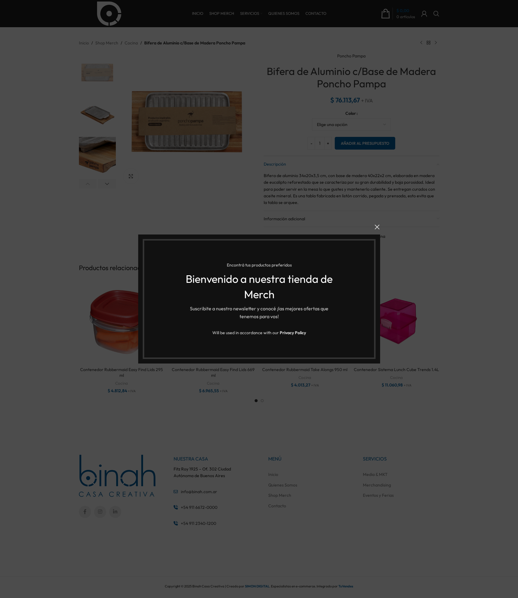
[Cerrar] (377, 226)
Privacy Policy (293, 332)
